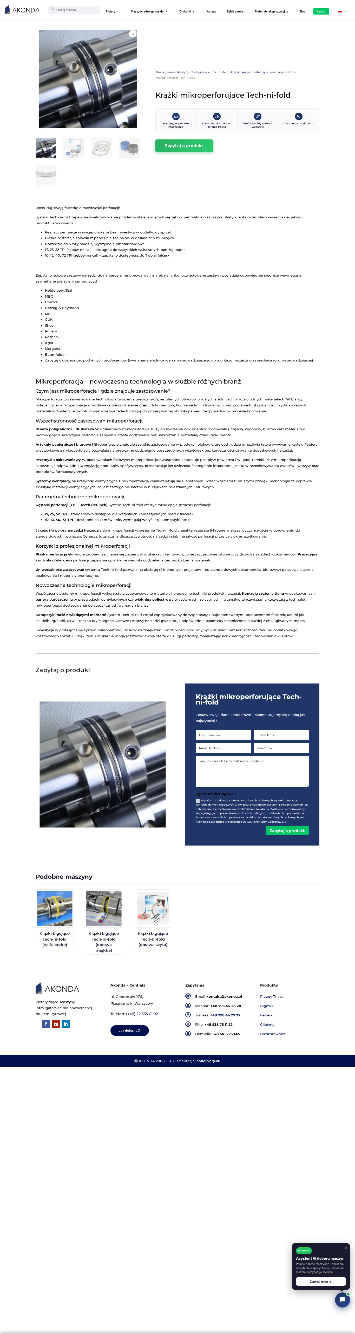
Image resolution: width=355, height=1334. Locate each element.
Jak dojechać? (130, 1030)
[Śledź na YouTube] (56, 1024)
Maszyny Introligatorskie (147, 11)
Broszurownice (273, 1034)
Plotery (110, 11)
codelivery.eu (208, 1061)
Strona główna (165, 72)
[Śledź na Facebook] (46, 1024)
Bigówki (267, 1006)
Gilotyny (267, 1025)
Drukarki (185, 11)
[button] (132, 33)
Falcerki (267, 1015)
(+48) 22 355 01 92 (142, 1013)
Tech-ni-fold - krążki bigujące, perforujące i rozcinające (248, 72)
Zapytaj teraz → (321, 1281)
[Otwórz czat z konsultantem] (342, 1300)
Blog (302, 11)
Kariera (211, 11)
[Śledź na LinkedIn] (66, 1024)
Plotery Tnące (272, 996)
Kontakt (321, 11)
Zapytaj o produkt (184, 145)
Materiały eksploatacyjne (271, 11)
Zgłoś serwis (235, 11)
